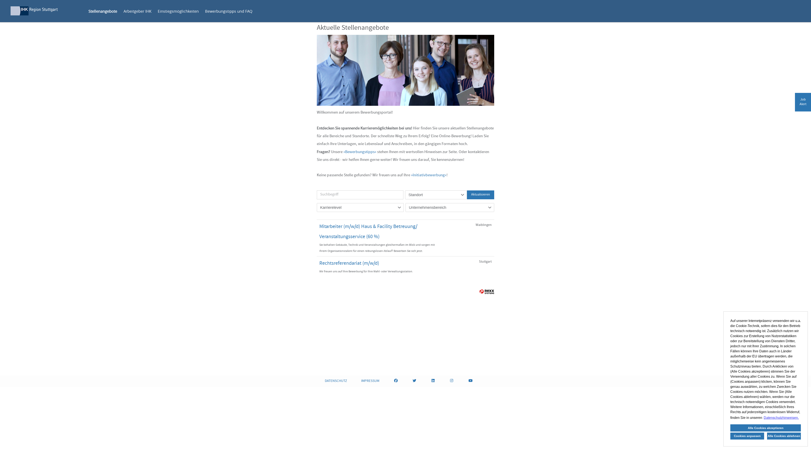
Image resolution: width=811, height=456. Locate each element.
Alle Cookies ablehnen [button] (784, 436)
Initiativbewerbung (429, 175)
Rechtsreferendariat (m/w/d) (349, 263)
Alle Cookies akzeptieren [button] (766, 428)
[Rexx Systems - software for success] (486, 291)
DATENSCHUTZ (336, 381)
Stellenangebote (102, 11)
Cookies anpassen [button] (747, 436)
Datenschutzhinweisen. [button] (781, 417)
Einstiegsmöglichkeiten (178, 11)
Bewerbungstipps (360, 152)
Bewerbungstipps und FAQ (228, 11)
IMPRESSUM (370, 381)
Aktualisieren (480, 194)
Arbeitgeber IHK (137, 11)
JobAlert (803, 102)
